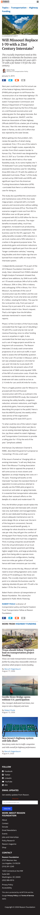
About (4, 820)
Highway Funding (25, 623)
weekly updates (11, 795)
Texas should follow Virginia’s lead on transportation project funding (18, 653)
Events (4, 833)
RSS (6, 785)
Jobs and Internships (10, 837)
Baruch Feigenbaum (13, 669)
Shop (4, 847)
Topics (5, 7)
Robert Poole (8, 604)
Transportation (19, 7)
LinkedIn (8, 778)
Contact (5, 823)
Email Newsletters (9, 830)
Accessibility (7, 888)
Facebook (8, 771)
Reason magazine (9, 844)
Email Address (10, 799)
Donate (5, 827)
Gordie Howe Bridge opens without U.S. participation (16, 698)
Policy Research (8, 840)
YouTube (8, 781)
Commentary (10, 35)
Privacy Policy (7, 884)
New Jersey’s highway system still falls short (17, 739)
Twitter (7, 775)
